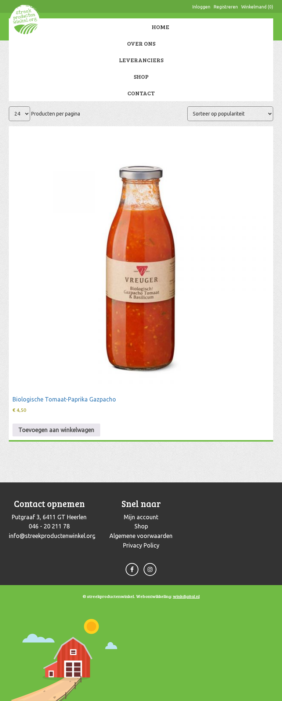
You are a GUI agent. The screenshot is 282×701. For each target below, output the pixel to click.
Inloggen (201, 6)
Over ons (141, 43)
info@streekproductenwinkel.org (52, 535)
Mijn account (141, 517)
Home (160, 27)
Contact (141, 93)
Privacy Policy (141, 545)
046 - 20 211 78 (49, 526)
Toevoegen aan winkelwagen (56, 429)
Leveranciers (141, 60)
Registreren (226, 6)
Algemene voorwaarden (141, 535)
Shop (141, 76)
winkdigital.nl (186, 596)
